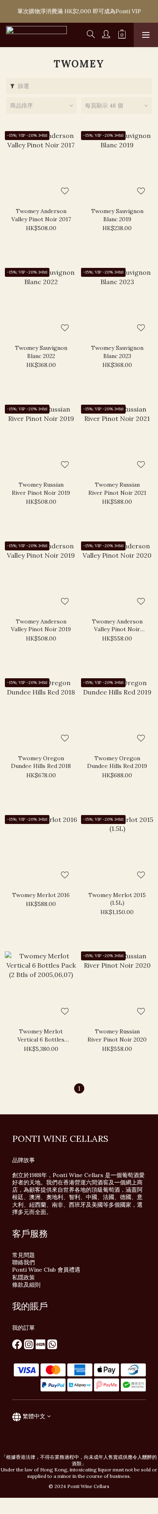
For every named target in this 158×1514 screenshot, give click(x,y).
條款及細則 (26, 1284)
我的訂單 (23, 1327)
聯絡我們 (23, 1262)
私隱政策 (23, 1277)
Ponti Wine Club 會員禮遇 (46, 1269)
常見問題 (23, 1255)
